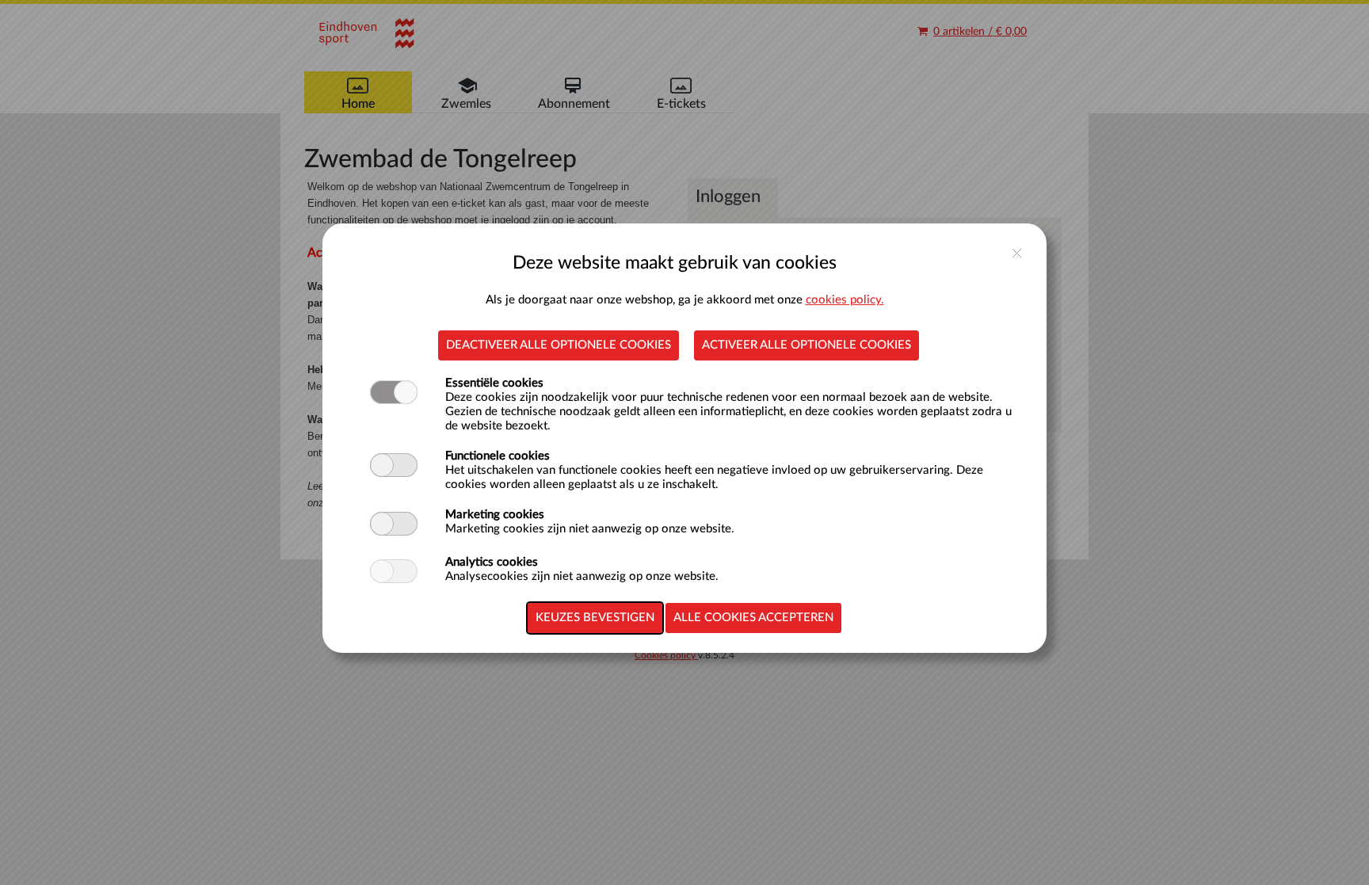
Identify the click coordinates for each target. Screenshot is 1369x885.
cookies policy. (845, 300)
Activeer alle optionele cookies (806, 345)
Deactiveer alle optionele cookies (558, 345)
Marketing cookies (494, 515)
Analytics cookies (491, 562)
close (1017, 253)
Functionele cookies (497, 456)
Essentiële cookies (494, 383)
